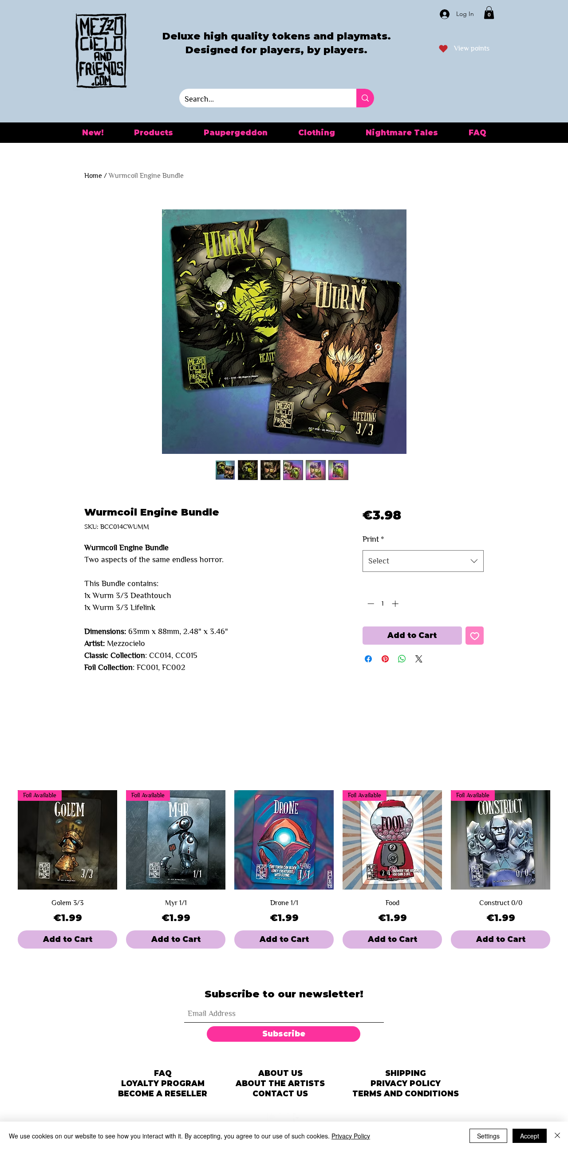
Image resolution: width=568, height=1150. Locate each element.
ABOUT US (280, 1073)
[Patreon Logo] (270, 1117)
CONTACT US (280, 1093)
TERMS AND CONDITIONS (405, 1093)
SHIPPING (405, 1073)
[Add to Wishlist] (474, 635)
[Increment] (396, 603)
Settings (488, 1135)
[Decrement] (370, 603)
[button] (489, 12)
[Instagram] (284, 1117)
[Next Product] (562, 840)
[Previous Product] (5, 840)
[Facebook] (297, 1117)
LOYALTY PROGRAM (163, 1083)
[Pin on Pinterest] (385, 659)
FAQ (163, 1073)
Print (373, 539)
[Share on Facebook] (368, 659)
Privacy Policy (350, 1135)
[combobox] (423, 561)
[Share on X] (419, 659)
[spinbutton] (382, 603)
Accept (529, 1135)
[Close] (557, 1136)
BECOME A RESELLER (162, 1093)
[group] (284, 869)
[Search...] (365, 98)
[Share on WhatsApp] (402, 659)
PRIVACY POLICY (406, 1083)
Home (93, 175)
